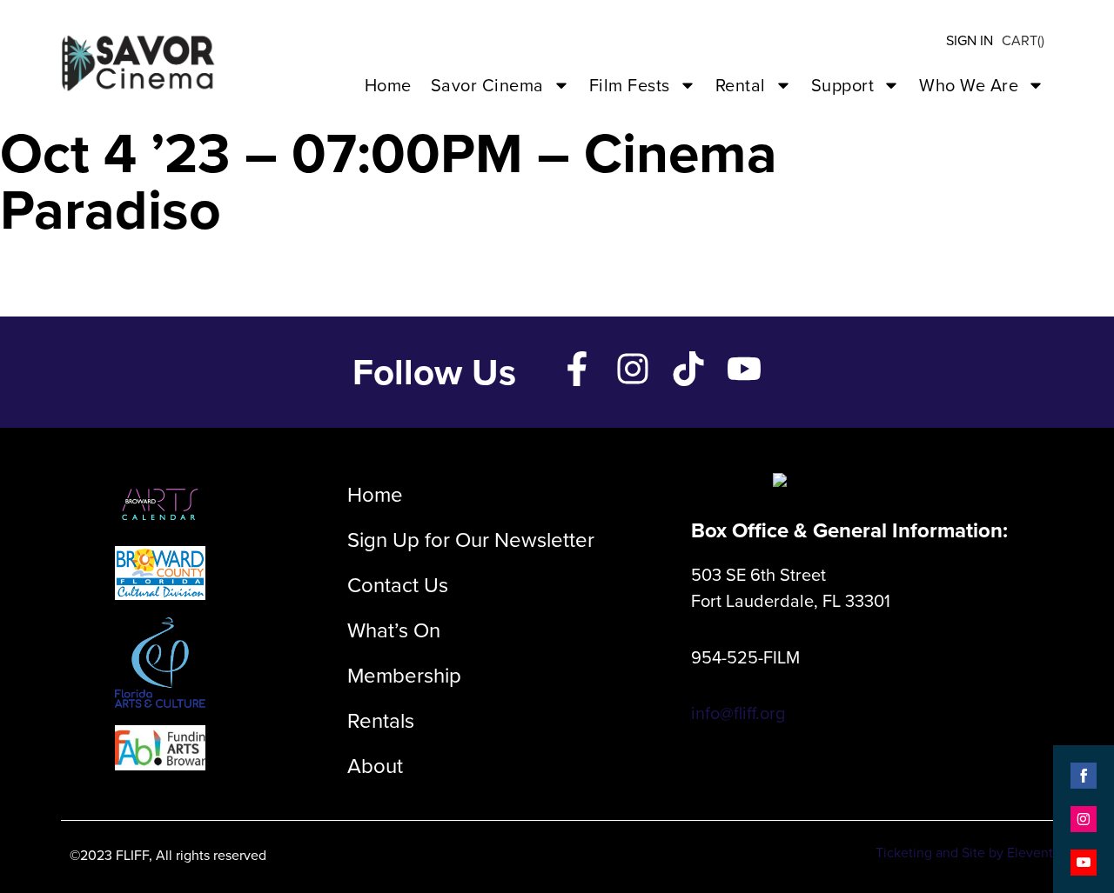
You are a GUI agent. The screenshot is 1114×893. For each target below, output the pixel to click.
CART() (1023, 40)
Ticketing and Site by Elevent (964, 853)
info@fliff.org (738, 713)
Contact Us (397, 585)
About (375, 766)
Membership (404, 675)
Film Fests (629, 85)
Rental (740, 85)
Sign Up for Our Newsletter (470, 540)
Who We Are (968, 85)
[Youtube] (744, 368)
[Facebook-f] (577, 368)
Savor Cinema (487, 85)
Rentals (380, 720)
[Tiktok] (688, 368)
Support (843, 85)
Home (388, 85)
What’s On (393, 630)
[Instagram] (632, 368)
